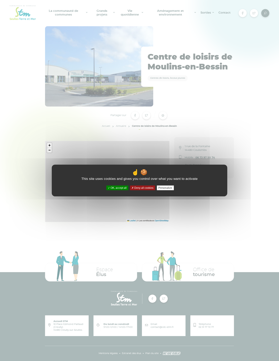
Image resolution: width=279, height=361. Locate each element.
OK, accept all (118, 187)
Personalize (165, 187)
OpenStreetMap (162, 220)
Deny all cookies (143, 187)
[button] (49, 145)
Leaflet (132, 220)
